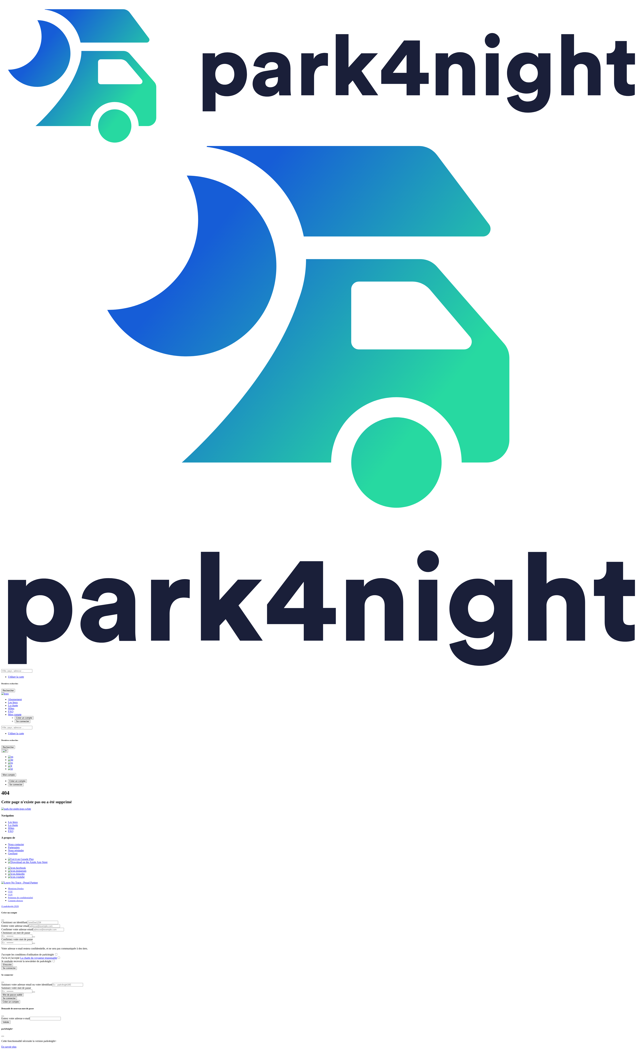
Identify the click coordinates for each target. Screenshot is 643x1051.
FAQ (10, 711)
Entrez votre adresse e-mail (15, 1018)
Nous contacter (16, 844)
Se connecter (22, 721)
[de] (10, 759)
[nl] (10, 768)
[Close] (2, 920)
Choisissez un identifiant (14, 922)
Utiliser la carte (16, 676)
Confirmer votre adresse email (17, 929)
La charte (13, 705)
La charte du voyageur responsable (38, 957)
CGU (10, 891)
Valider (6, 1022)
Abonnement (15, 699)
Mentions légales (16, 888)
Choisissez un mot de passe (15, 932)
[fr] (4, 751)
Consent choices (15, 900)
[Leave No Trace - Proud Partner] (19, 882)
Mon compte (14, 714)
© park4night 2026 (10, 906)
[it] (10, 765)
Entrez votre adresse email (15, 925)
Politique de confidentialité (20, 897)
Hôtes (11, 708)
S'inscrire (7, 964)
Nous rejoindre (16, 850)
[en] (10, 756)
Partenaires (14, 847)
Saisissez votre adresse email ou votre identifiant (26, 984)
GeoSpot (12, 853)
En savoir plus (8, 1046)
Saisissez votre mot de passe (16, 987)
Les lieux (13, 702)
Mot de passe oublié (12, 995)
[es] (10, 762)
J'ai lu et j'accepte (29, 957)
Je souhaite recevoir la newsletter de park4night (26, 961)
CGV (10, 894)
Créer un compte (24, 718)
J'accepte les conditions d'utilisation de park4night (27, 954)
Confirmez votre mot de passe (17, 939)
